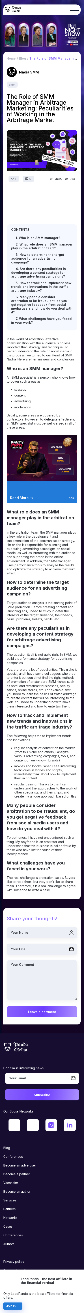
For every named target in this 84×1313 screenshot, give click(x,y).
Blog (6, 1148)
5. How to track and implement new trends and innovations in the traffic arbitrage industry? (41, 286)
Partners (9, 1209)
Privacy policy (13, 1261)
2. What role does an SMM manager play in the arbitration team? (42, 246)
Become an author (16, 1191)
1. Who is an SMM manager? (38, 238)
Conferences (13, 1156)
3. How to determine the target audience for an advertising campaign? (37, 258)
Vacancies (11, 1183)
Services (9, 1200)
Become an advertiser (19, 1165)
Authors (9, 1244)
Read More (19, 498)
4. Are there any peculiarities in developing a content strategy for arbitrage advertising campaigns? (38, 272)
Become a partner (16, 1174)
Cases (8, 1226)
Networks (10, 1218)
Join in (11, 1306)
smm (12, 84)
